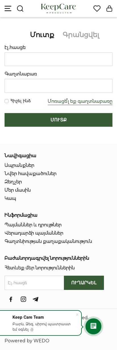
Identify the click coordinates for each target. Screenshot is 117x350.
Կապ (10, 198)
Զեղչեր (13, 182)
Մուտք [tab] (42, 34)
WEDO (41, 340)
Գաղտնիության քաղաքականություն (48, 241)
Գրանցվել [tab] (81, 34)
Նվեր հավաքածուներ (31, 173)
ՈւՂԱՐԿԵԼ (84, 282)
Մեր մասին (18, 190)
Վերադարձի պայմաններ (34, 233)
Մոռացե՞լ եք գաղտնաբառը (80, 101)
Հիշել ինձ (20, 100)
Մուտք (59, 119)
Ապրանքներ (19, 165)
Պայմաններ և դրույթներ (33, 225)
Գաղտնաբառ (21, 74)
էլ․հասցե (15, 47)
